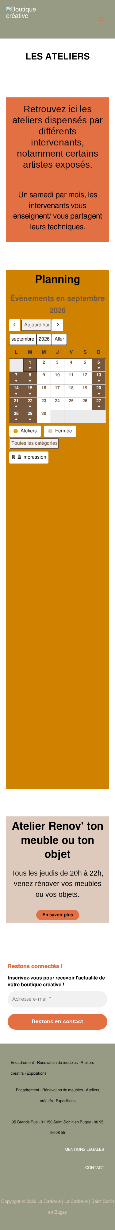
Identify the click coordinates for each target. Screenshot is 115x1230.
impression (28, 459)
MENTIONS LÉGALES (84, 1150)
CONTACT (94, 1168)
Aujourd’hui (36, 324)
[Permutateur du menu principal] (101, 19)
